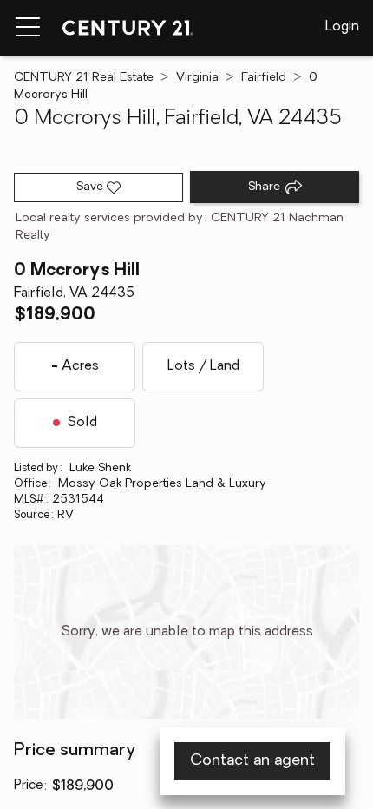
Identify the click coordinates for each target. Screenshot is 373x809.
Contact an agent (252, 761)
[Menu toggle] (28, 28)
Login (342, 27)
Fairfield (263, 77)
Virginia (197, 77)
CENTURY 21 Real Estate (84, 77)
